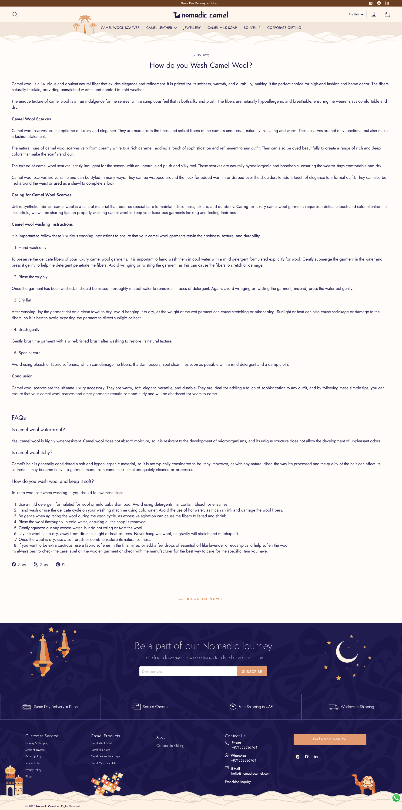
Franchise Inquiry (238, 781)
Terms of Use (32, 763)
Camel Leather (159, 27)
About (161, 737)
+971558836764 (244, 747)
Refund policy (33, 756)
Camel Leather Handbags (105, 756)
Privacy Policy (33, 770)
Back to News (204, 598)
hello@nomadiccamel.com (251, 773)
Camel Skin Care (100, 750)
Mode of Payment (35, 750)
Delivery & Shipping (36, 743)
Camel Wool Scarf (101, 743)
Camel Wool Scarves (120, 27)
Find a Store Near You (330, 739)
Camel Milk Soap (222, 27)
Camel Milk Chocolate (103, 763)
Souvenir (252, 27)
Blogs (28, 776)
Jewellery (192, 27)
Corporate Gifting (284, 27)
